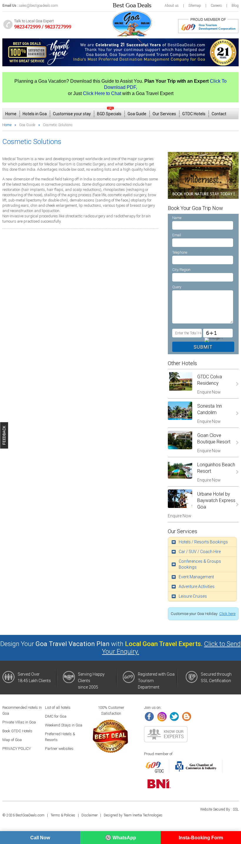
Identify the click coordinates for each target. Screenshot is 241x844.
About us (172, 6)
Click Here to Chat (102, 93)
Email (176, 235)
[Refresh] (217, 339)
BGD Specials (109, 113)
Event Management (196, 576)
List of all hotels (58, 707)
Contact (219, 113)
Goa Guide (137, 113)
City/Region (181, 270)
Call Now (40, 837)
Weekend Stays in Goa (63, 725)
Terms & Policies (63, 815)
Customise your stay (72, 113)
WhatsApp (124, 837)
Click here (227, 613)
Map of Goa (12, 740)
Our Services (164, 113)
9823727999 (58, 27)
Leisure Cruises (193, 596)
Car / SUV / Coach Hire (200, 551)
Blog (235, 6)
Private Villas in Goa (19, 722)
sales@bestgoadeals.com (38, 6)
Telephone (179, 252)
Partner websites (59, 748)
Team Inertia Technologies (143, 815)
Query (176, 287)
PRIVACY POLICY (16, 748)
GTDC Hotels (193, 113)
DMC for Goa (55, 716)
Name (176, 218)
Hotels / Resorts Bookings (203, 542)
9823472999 (27, 27)
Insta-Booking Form (201, 837)
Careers (216, 6)
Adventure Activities (197, 586)
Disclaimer (89, 815)
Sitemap (194, 6)
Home (10, 113)
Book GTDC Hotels (17, 731)
